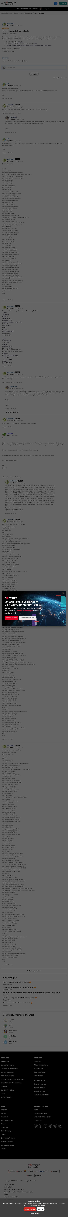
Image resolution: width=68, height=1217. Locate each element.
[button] (34, 1213)
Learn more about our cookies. (36, 1205)
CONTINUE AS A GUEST (27, 618)
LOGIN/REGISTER (11, 618)
